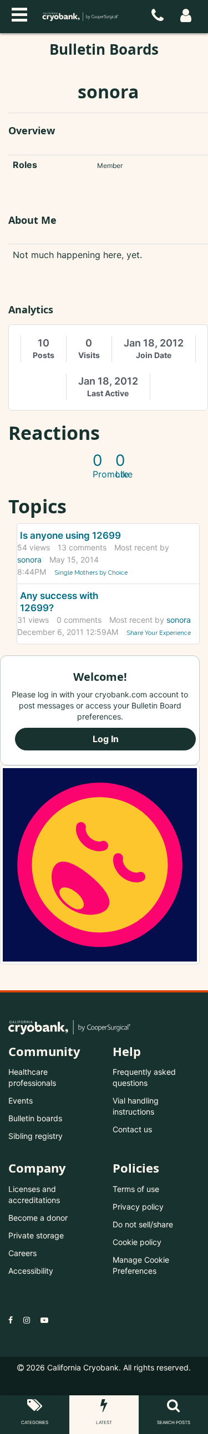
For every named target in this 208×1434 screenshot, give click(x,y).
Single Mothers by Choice (91, 572)
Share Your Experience (159, 632)
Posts (43, 355)
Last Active (108, 393)
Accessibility (30, 1270)
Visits (89, 355)
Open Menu (19, 13)
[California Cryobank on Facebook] (10, 1320)
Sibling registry (35, 1136)
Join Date (153, 355)
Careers (22, 1253)
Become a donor (38, 1217)
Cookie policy (137, 1242)
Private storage (36, 1235)
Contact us (132, 1129)
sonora (29, 559)
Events (20, 1100)
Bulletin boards (35, 1118)
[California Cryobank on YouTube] (44, 1320)
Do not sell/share (143, 1224)
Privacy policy (138, 1206)
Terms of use (136, 1189)
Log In (106, 738)
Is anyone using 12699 (70, 535)
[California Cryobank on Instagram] (26, 1320)
